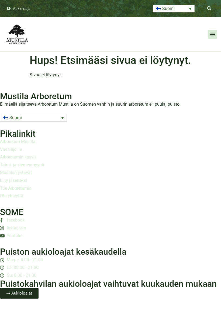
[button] (174, 9)
